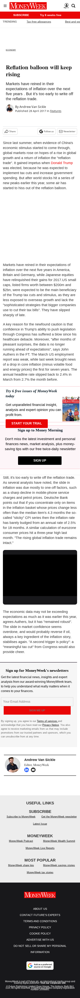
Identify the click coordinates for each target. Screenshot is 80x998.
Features (55, 111)
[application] (40, 575)
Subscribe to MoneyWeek (21, 820)
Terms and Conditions (40, 925)
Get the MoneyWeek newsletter (59, 820)
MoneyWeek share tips (21, 869)
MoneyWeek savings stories (59, 869)
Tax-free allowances (39, 21)
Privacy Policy (40, 931)
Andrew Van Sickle (32, 107)
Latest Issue (40, 827)
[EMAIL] (34, 769)
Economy (11, 50)
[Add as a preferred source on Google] (40, 969)
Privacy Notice (50, 725)
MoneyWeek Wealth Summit (59, 844)
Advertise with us (40, 943)
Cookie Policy (40, 937)
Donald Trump (62, 163)
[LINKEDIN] (27, 769)
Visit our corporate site (53, 986)
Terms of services (47, 721)
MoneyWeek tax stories (40, 876)
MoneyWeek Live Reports (40, 852)
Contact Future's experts (40, 918)
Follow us (49, 131)
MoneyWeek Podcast (21, 844)
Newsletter (69, 131)
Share (12, 131)
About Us (40, 912)
